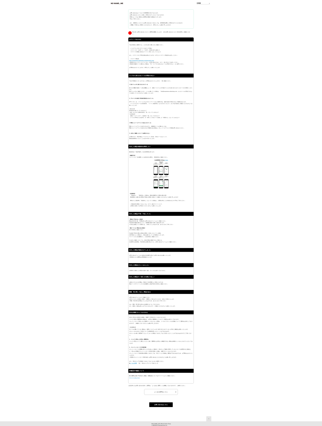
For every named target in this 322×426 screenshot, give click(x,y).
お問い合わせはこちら (161, 404)
